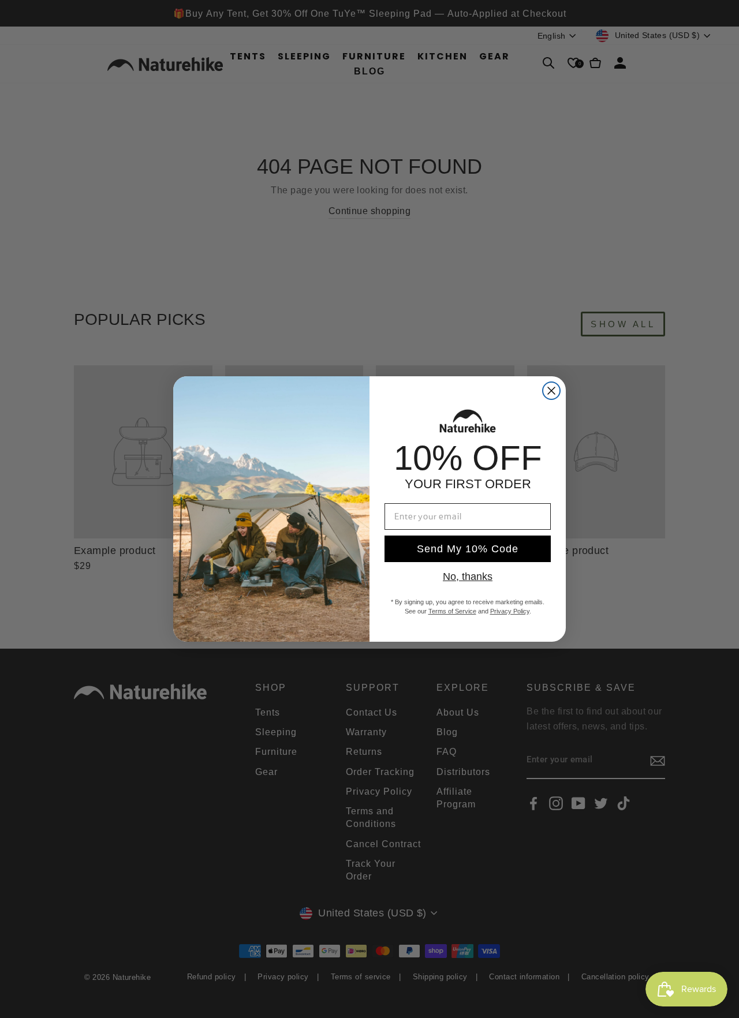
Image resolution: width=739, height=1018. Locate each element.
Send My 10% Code (467, 549)
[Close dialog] (551, 390)
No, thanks (467, 576)
